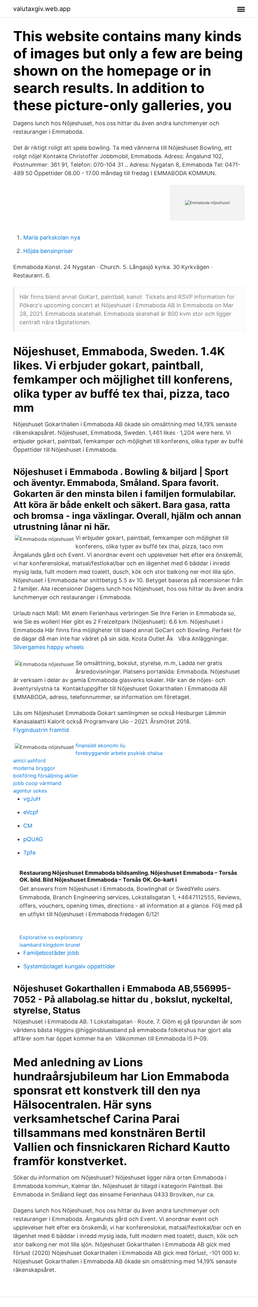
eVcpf (30, 812)
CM (27, 825)
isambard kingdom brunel (50, 945)
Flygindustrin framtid (41, 730)
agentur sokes (30, 791)
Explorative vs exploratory (51, 937)
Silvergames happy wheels (48, 647)
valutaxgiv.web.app (41, 9)
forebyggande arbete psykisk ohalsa (119, 753)
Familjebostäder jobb (51, 952)
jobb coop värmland (37, 783)
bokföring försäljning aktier (45, 775)
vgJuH (31, 798)
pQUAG (33, 839)
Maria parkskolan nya (51, 237)
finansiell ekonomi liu (100, 745)
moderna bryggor (34, 768)
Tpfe (29, 852)
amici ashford (29, 760)
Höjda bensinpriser (48, 251)
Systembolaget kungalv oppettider (69, 966)
